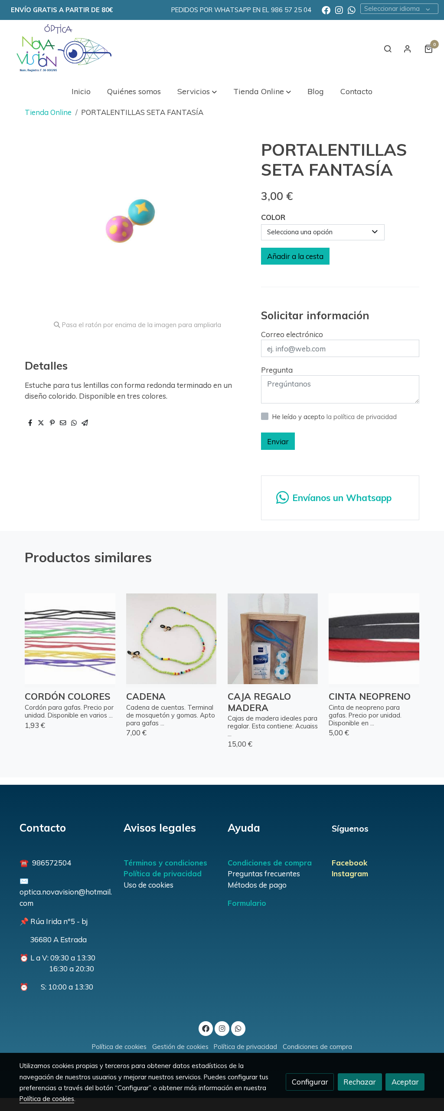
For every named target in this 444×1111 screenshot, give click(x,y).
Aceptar (405, 1081)
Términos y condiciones (165, 862)
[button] (197, 91)
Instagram (350, 873)
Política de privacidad (163, 873)
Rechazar (359, 1081)
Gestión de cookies (180, 1046)
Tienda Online (48, 112)
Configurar (310, 1081)
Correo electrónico (292, 334)
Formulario (247, 903)
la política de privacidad (361, 417)
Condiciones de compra (270, 862)
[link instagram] (339, 9)
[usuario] (407, 48)
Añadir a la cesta (295, 256)
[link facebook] (326, 9)
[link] (61, 49)
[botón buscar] (388, 48)
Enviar (278, 441)
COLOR (273, 217)
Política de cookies (119, 1046)
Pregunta (277, 369)
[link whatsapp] (352, 9)
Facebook (349, 862)
